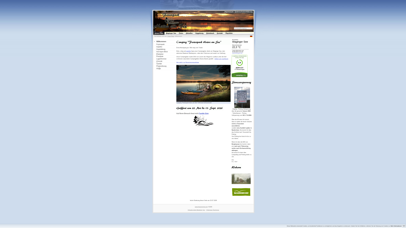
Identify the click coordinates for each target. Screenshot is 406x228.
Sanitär (158, 64)
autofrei (188, 51)
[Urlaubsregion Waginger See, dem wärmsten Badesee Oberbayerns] (241, 196)
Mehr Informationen (396, 226)
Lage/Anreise (160, 59)
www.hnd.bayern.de (237, 53)
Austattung (159, 49)
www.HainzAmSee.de (201, 207)
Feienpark (159, 44)
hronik (158, 61)
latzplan (158, 54)
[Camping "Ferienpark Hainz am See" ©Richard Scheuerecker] (204, 101)
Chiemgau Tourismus (212, 210)
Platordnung (160, 66)
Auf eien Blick (161, 52)
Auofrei (158, 47)
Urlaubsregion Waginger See (196, 210)
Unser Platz (170, 36)
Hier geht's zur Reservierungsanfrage (187, 62)
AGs (157, 68)
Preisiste (158, 56)
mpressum (229, 12)
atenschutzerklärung (244, 12)
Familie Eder (204, 113)
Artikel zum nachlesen (221, 59)
